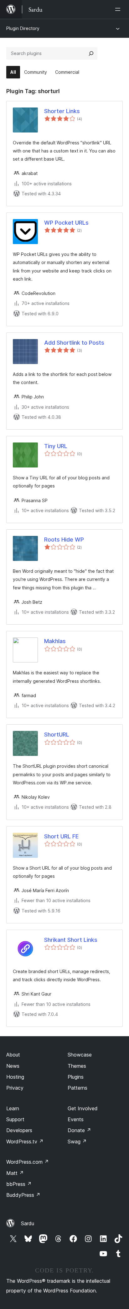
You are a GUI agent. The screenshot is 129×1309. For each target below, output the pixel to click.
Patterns (77, 1088)
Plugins (76, 1077)
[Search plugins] (91, 53)
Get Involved (83, 1108)
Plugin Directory (22, 28)
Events (76, 1119)
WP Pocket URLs (66, 222)
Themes (77, 1066)
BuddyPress (23, 1195)
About (13, 1055)
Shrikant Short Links (70, 940)
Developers (19, 1130)
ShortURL (56, 734)
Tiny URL (55, 446)
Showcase (80, 1055)
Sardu (27, 1223)
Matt (15, 1173)
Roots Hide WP (64, 539)
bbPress (19, 1184)
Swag (77, 1141)
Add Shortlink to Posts (74, 342)
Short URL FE (61, 836)
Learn (12, 1108)
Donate (79, 1130)
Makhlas (55, 641)
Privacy (14, 1088)
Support (15, 1119)
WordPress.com (27, 1162)
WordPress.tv (25, 1141)
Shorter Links (62, 111)
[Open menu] (119, 9)
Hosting (15, 1077)
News (12, 1066)
